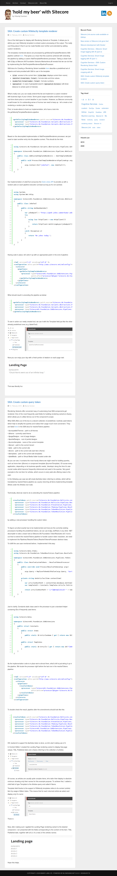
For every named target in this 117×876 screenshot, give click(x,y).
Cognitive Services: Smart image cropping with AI (92, 70)
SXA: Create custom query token (24, 402)
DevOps (91, 108)
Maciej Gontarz (30, 35)
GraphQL (91, 112)
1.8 (82, 99)
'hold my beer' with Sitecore (40, 12)
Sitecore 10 (97, 123)
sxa (93, 127)
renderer (102, 120)
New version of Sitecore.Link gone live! (95, 41)
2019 (82, 142)
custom (84, 108)
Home (8, 3)
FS (89, 873)
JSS (104, 112)
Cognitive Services (89, 104)
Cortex (101, 104)
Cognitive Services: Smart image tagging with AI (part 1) (92, 57)
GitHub (83, 112)
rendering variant (86, 123)
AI (93, 99)
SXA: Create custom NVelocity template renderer (32, 31)
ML (106, 116)
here (21, 56)
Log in (110, 3)
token (98, 127)
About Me (43, 3)
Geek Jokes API (47, 182)
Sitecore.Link (32, 3)
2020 (82, 146)
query (96, 120)
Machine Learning (87, 116)
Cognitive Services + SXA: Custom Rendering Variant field (93, 63)
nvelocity (90, 120)
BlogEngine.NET (69, 873)
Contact (23, 3)
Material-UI (99, 116)
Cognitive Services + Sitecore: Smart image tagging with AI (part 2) (94, 50)
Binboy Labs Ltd (46, 873)
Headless (99, 112)
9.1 (89, 99)
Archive (15, 3)
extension (105, 108)
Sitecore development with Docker (93, 45)
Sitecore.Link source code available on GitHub (95, 35)
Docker (98, 108)
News (83, 119)
